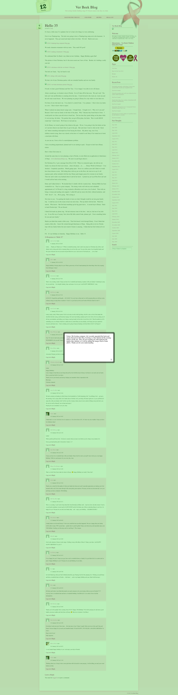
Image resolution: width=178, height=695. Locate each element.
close (111, 359)
